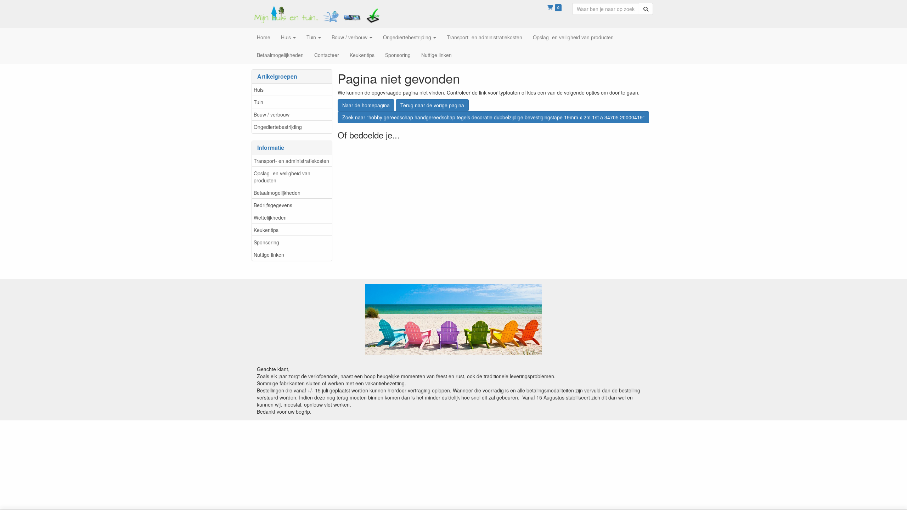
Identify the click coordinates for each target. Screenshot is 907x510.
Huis (259, 89)
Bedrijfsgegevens (273, 205)
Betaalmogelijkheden (277, 192)
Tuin (258, 102)
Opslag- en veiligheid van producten (282, 177)
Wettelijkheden (270, 217)
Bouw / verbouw (271, 114)
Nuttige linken (269, 254)
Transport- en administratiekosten (291, 160)
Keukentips (266, 229)
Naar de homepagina (366, 105)
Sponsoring (266, 242)
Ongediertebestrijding (278, 126)
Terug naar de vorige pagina (432, 105)
